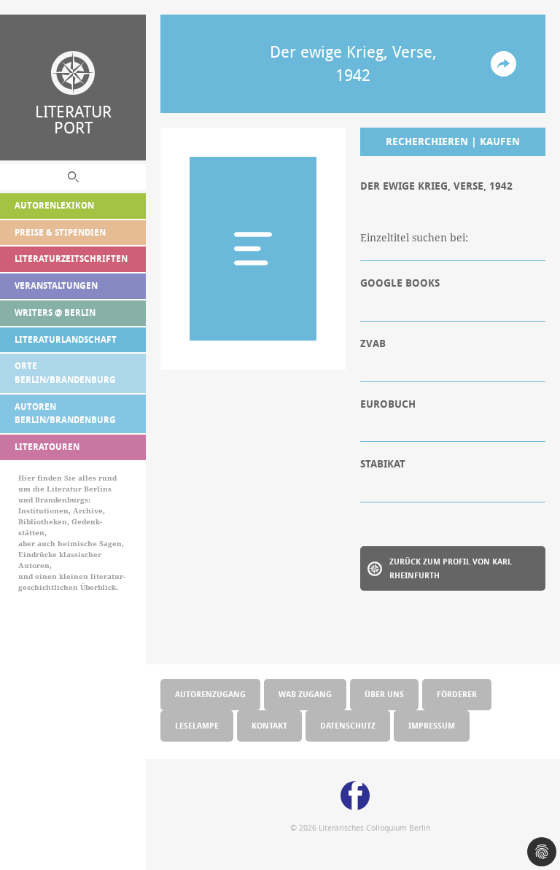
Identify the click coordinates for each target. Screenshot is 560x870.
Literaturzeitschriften (71, 258)
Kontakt (269, 725)
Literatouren (47, 446)
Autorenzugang (210, 693)
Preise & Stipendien (60, 232)
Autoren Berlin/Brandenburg (65, 413)
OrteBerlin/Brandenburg (65, 373)
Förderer (457, 693)
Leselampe (197, 725)
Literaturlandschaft (66, 339)
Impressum (431, 725)
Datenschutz (348, 725)
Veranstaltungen (56, 285)
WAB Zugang (305, 693)
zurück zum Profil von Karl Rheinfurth (450, 568)
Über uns (384, 693)
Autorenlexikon (54, 205)
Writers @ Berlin (55, 312)
